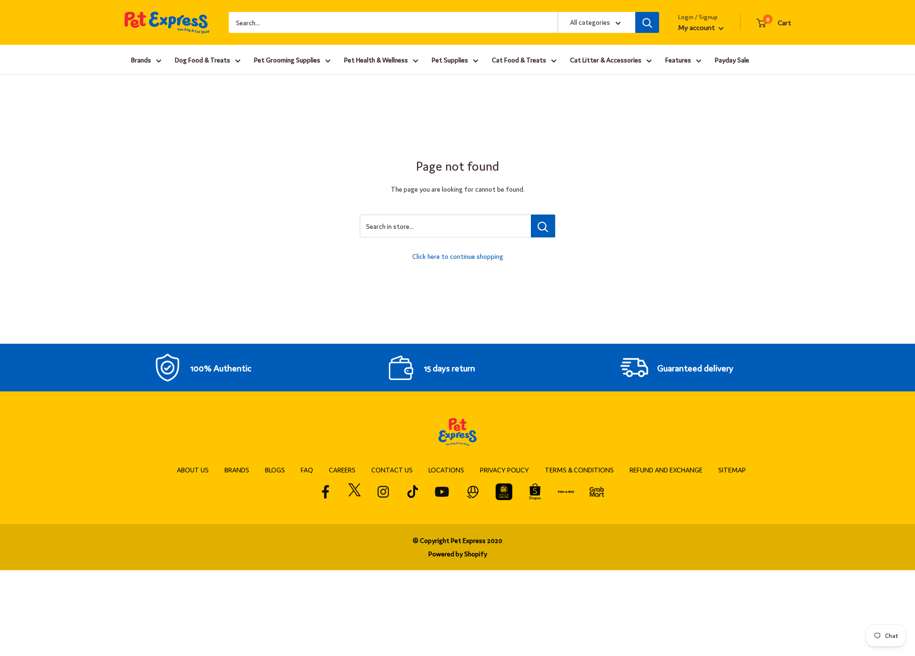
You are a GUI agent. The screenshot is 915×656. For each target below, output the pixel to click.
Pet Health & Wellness (376, 59)
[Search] (647, 22)
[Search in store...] (543, 226)
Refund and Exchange (666, 469)
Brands (141, 59)
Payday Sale (732, 59)
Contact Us (392, 469)
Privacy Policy (504, 469)
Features (678, 59)
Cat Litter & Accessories (605, 59)
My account (697, 26)
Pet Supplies (450, 59)
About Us (193, 469)
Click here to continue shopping (457, 256)
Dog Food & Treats (202, 59)
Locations (446, 469)
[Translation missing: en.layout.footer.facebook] (325, 491)
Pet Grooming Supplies (287, 59)
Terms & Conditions (579, 469)
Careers (342, 469)
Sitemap (732, 469)
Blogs (275, 469)
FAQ (307, 469)
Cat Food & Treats (519, 59)
